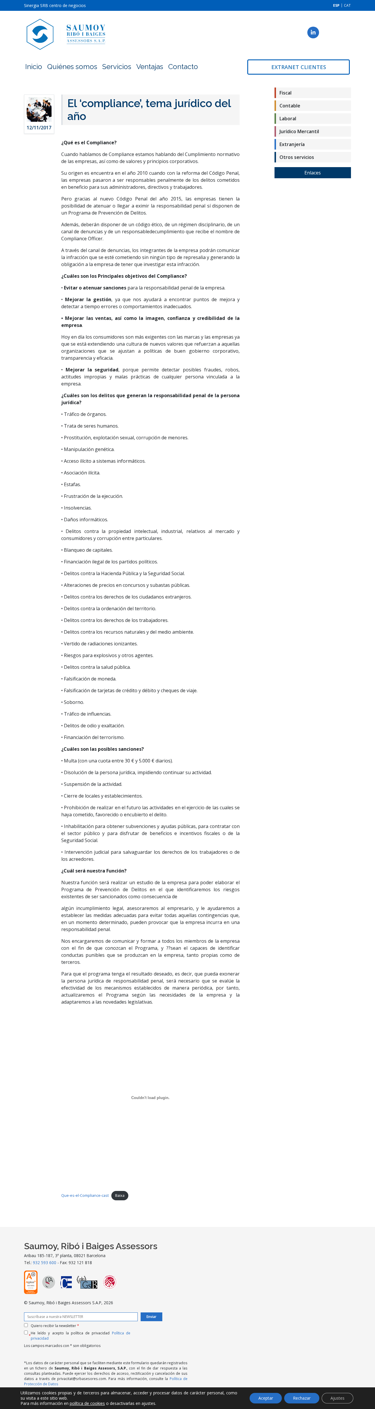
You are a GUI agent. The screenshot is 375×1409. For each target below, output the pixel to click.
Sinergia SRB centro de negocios (55, 5)
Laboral (287, 118)
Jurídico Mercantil (299, 131)
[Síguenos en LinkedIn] (313, 32)
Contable (289, 105)
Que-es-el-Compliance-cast (85, 1195)
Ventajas (149, 66)
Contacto (183, 66)
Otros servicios (296, 157)
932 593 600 (44, 1262)
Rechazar (302, 1398)
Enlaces (312, 172)
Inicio (33, 66)
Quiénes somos (72, 66)
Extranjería (292, 144)
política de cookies (87, 1403)
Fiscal (285, 93)
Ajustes (337, 1398)
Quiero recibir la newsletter (55, 1325)
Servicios (116, 66)
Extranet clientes (298, 67)
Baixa (120, 1195)
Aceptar (265, 1398)
